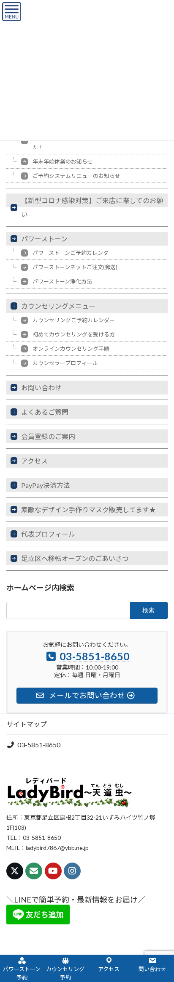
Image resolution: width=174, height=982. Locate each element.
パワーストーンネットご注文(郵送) (75, 267)
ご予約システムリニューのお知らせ (76, 175)
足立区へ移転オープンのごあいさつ (75, 558)
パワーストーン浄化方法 (62, 281)
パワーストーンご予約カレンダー (73, 252)
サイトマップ (26, 724)
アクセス (34, 461)
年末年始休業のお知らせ (63, 161)
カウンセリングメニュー (58, 306)
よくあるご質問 (44, 412)
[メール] (33, 871)
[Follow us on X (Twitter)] (14, 871)
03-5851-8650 (38, 745)
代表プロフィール (48, 534)
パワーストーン (44, 239)
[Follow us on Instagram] (72, 871)
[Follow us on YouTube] (53, 871)
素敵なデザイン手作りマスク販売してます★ (88, 509)
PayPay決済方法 (45, 485)
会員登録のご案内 (48, 436)
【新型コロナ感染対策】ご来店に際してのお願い (92, 207)
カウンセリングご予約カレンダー (74, 320)
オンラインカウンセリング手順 (71, 348)
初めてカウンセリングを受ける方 (74, 334)
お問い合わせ (41, 388)
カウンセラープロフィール (65, 363)
